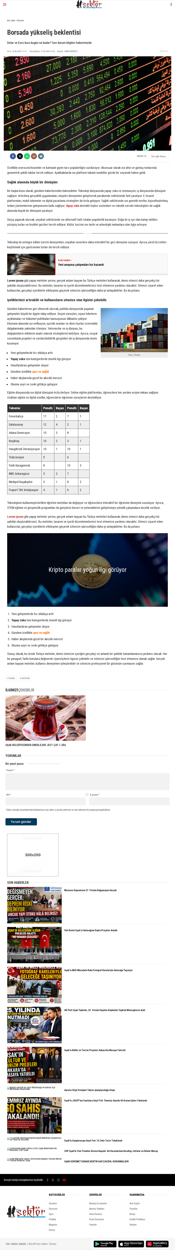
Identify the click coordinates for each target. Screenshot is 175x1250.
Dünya (52, 1230)
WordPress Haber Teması (42, 1244)
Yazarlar (133, 1208)
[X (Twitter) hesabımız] (52, 1180)
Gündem (53, 1203)
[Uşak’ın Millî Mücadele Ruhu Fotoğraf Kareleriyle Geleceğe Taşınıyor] (34, 1002)
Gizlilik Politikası (137, 1219)
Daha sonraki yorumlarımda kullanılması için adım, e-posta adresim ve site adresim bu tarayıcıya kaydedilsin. (58, 809)
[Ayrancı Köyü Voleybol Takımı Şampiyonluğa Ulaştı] (34, 1089)
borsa (12, 678)
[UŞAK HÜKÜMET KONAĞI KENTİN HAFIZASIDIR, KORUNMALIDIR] (34, 1160)
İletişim (133, 1224)
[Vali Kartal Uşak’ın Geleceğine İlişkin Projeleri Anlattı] (34, 962)
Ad (8, 794)
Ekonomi (164, 51)
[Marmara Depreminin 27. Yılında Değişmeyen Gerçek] (34, 922)
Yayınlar (93, 1224)
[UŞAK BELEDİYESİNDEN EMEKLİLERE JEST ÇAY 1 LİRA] (45, 718)
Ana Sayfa (135, 1203)
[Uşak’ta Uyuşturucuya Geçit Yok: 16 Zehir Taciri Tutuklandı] (34, 1139)
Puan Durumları (96, 1219)
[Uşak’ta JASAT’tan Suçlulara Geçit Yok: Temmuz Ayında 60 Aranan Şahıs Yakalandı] (34, 1132)
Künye (132, 1214)
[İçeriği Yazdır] (41, 156)
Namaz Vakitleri (96, 1208)
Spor (51, 1214)
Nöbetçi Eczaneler (98, 1203)
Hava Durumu (95, 1214)
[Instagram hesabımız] (58, 1180)
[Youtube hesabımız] (64, 1180)
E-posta (94, 794)
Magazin (53, 1224)
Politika (52, 1219)
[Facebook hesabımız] (48, 1180)
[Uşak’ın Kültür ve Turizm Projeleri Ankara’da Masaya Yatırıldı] (34, 1082)
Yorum (10, 770)
